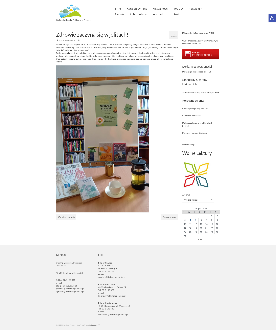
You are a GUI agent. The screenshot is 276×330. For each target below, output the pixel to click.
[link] (272, 18)
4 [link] (190, 220)
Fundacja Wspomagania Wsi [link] (195, 108)
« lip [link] (200, 239)
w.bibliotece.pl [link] (188, 144)
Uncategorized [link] (70, 40)
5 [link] (195, 220)
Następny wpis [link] (169, 217)
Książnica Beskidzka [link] (191, 116)
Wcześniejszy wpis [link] (66, 217)
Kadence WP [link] (95, 325)
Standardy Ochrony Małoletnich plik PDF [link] (200, 92)
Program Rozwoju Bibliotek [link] (194, 133)
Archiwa (186, 195)
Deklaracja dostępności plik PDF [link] (197, 72)
